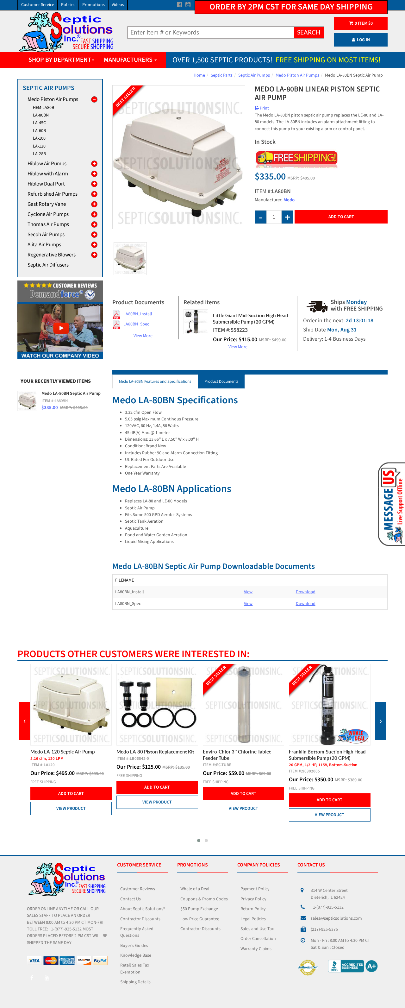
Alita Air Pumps (44, 245)
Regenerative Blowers (52, 255)
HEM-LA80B (43, 107)
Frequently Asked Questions (136, 932)
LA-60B (39, 131)
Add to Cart (341, 217)
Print (264, 108)
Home (199, 75)
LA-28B (39, 154)
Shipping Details (135, 982)
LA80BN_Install (137, 314)
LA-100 (39, 138)
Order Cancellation (258, 939)
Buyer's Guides (134, 945)
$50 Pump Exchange (199, 909)
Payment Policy (255, 889)
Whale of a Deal (194, 889)
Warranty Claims (255, 949)
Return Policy (253, 909)
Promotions (93, 5)
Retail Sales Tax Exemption (134, 968)
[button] (198, 840)
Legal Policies (253, 919)
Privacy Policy (253, 899)
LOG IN (363, 40)
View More (143, 336)
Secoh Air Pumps (46, 234)
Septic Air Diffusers (48, 265)
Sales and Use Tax (257, 929)
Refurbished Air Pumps (53, 194)
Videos (118, 5)
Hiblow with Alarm (48, 174)
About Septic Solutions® (142, 909)
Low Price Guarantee (199, 919)
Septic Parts (222, 75)
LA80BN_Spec (136, 324)
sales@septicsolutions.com (336, 918)
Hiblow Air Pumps (47, 163)
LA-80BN (41, 115)
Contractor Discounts (140, 919)
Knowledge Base (135, 955)
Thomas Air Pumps (48, 224)
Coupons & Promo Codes (204, 899)
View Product (70, 802)
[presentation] (24, 721)
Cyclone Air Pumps (48, 214)
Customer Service (37, 5)
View (248, 592)
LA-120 (39, 146)
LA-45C (39, 123)
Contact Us (130, 899)
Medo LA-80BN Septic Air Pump (71, 393)
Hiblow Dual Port (46, 184)
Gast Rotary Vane (47, 204)
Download (305, 592)
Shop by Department (59, 59)
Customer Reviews (137, 889)
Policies (68, 5)
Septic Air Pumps (254, 75)
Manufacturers (129, 59)
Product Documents (221, 381)
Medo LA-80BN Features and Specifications (155, 381)
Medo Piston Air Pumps (297, 75)
